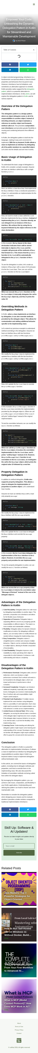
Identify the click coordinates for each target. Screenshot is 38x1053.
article (27, 94)
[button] (33, 50)
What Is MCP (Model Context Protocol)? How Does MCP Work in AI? (17, 1003)
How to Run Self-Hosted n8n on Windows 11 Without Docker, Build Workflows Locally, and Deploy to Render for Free (18, 935)
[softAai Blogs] (4, 4)
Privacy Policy (19, 1030)
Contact (19, 1033)
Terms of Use (19, 1026)
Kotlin (26, 96)
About (19, 1023)
